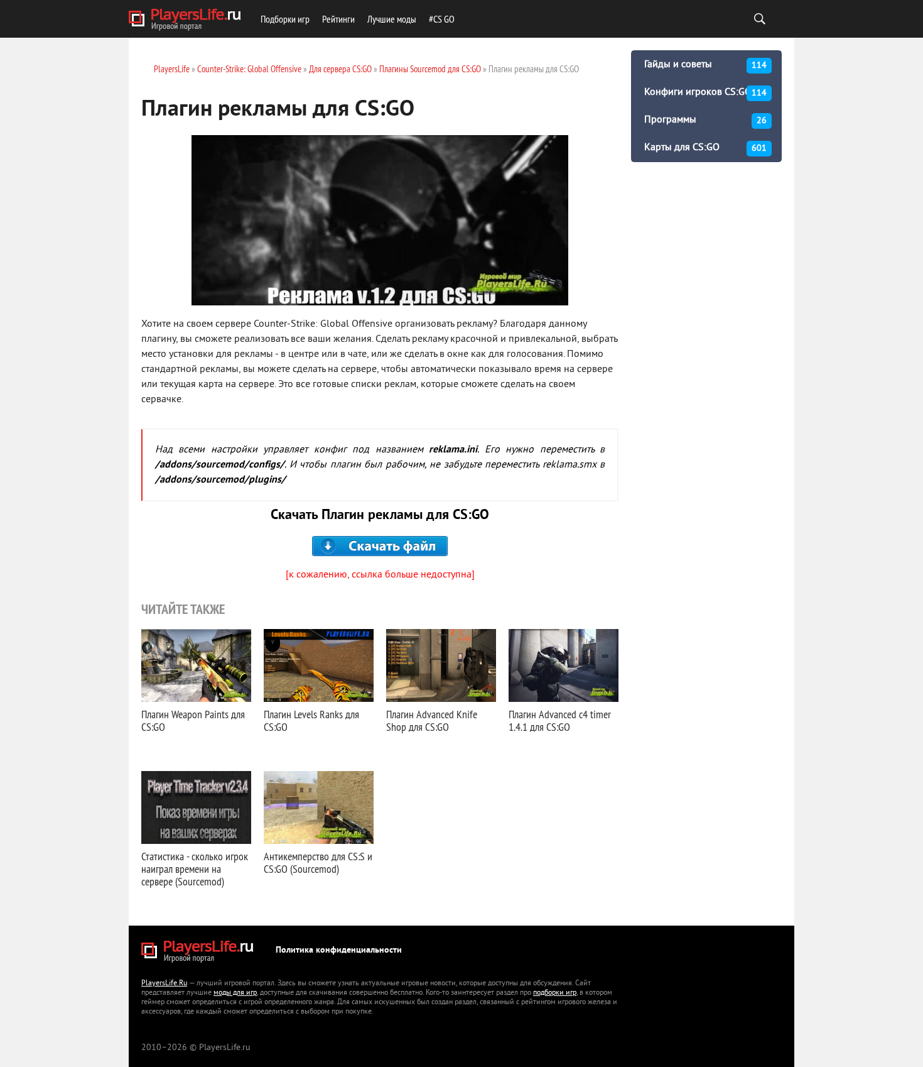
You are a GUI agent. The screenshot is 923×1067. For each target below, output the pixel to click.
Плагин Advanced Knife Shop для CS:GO (431, 720)
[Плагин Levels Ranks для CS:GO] (319, 665)
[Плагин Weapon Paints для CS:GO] (196, 665)
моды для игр (235, 993)
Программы (705, 120)
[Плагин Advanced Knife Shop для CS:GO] (441, 665)
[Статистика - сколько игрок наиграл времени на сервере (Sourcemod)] (196, 807)
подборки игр (554, 993)
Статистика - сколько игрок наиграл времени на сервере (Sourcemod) (194, 869)
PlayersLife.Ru (164, 983)
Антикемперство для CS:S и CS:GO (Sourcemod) (318, 862)
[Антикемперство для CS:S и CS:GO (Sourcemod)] (319, 807)
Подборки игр (285, 19)
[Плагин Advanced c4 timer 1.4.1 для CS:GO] (563, 665)
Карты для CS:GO (705, 147)
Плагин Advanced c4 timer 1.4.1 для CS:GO (560, 720)
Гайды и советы (705, 64)
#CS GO (442, 19)
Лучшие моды (391, 19)
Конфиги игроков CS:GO (705, 92)
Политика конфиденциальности (339, 950)
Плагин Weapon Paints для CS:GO (193, 720)
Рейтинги (338, 19)
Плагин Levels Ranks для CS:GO (311, 720)
